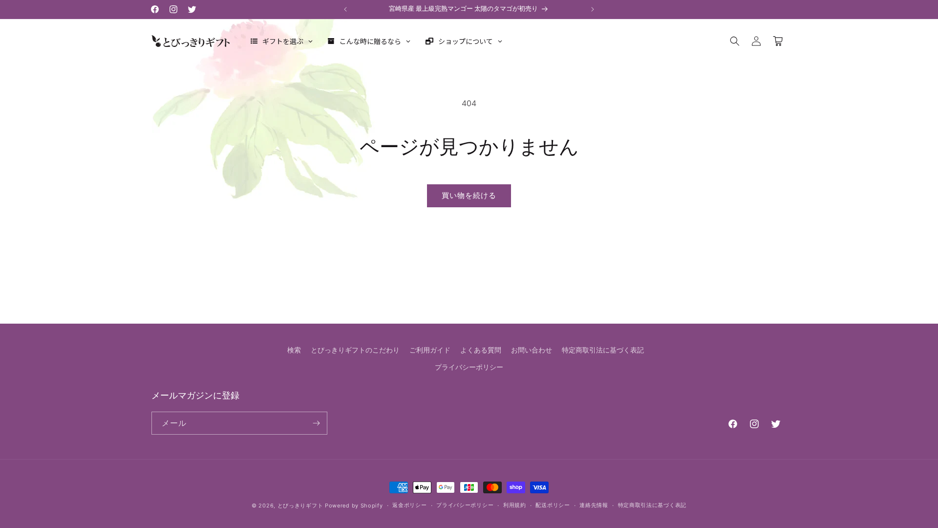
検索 (294, 350)
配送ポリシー (552, 505)
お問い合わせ (531, 350)
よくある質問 (480, 350)
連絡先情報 (593, 505)
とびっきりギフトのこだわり (355, 350)
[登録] (316, 423)
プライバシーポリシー (469, 367)
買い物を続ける (469, 195)
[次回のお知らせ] (592, 9)
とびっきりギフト (300, 505)
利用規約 (514, 505)
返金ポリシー (409, 505)
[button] (735, 41)
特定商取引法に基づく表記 (603, 350)
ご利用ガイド (429, 350)
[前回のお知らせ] (345, 9)
